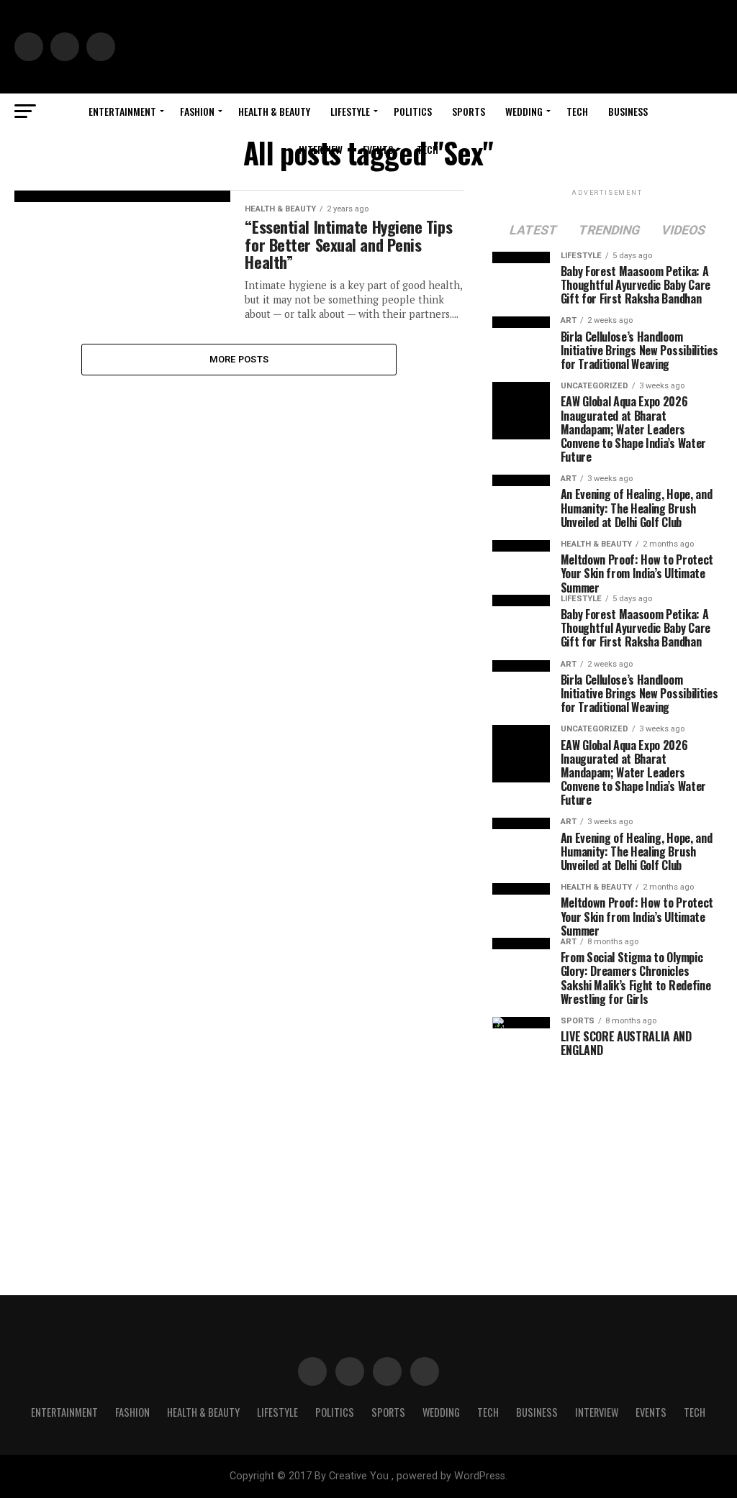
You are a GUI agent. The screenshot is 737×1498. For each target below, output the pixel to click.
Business (628, 111)
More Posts (239, 359)
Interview (321, 149)
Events (378, 149)
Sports (468, 111)
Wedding (524, 111)
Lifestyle (350, 111)
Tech (577, 111)
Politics (413, 111)
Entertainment (122, 111)
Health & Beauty (274, 111)
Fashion (197, 111)
